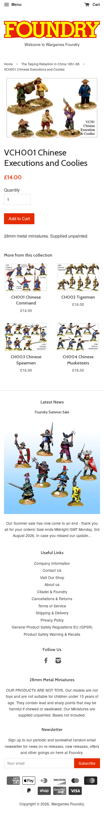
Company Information (52, 563)
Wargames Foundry (67, 803)
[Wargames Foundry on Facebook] (46, 661)
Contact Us (52, 570)
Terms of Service (52, 605)
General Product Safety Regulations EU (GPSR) (52, 627)
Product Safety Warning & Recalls (52, 634)
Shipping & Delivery (52, 612)
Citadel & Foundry (52, 591)
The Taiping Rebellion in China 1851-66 (50, 64)
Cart (95, 4)
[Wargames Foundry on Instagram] (58, 661)
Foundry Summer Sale (52, 412)
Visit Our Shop (52, 577)
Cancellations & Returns (52, 598)
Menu (16, 4)
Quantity (12, 190)
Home (8, 64)
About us (52, 584)
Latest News (52, 402)
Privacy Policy (52, 620)
